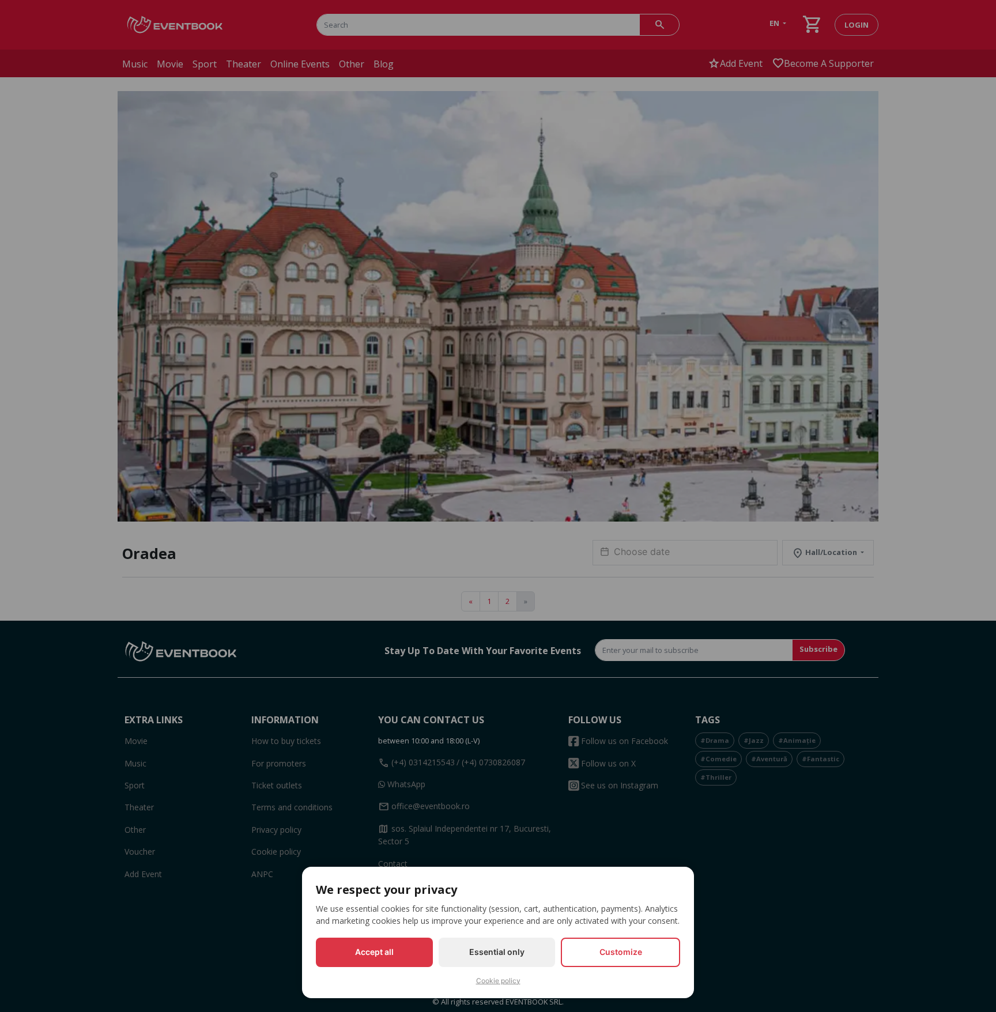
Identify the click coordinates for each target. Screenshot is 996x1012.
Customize (620, 952)
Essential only (497, 952)
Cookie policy (498, 980)
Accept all (374, 952)
